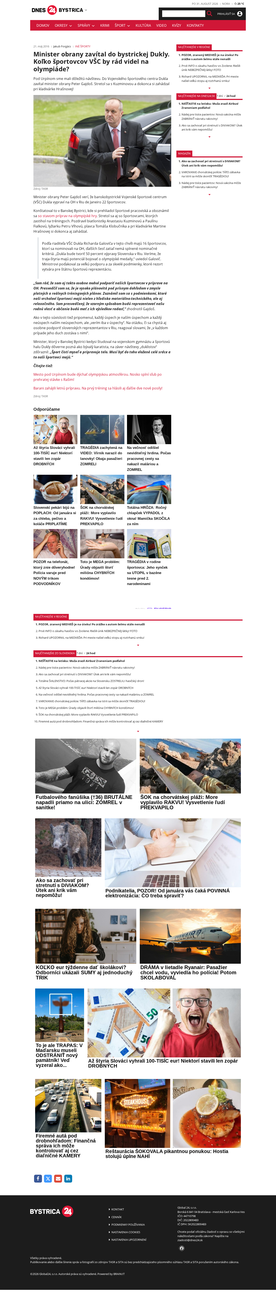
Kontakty (195, 25)
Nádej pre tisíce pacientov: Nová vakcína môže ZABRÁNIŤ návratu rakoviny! (211, 116)
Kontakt (117, 1209)
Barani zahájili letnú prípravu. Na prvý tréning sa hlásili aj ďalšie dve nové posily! (97, 388)
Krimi (104, 25)
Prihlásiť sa (226, 14)
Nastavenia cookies (125, 1232)
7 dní (219, 96)
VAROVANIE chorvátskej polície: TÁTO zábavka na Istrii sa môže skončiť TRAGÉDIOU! (211, 174)
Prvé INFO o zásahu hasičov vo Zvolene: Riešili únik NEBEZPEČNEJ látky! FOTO (211, 68)
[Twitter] (48, 1178)
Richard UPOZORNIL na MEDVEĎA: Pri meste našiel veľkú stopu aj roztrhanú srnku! (210, 78)
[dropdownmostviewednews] (209, 89)
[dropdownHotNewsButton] (209, 195)
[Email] (58, 1178)
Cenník (116, 1217)
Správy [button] (85, 25)
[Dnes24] (71, 10)
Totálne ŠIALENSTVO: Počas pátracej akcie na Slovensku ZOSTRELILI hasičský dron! (91, 681)
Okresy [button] (62, 25)
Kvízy (176, 25)
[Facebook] (38, 1178)
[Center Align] (209, 13)
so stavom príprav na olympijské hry (67, 215)
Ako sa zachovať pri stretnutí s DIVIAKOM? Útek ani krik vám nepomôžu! (212, 127)
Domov (42, 25)
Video (161, 25)
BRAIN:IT (119, 1274)
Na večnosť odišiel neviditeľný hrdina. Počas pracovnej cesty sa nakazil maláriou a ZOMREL (96, 694)
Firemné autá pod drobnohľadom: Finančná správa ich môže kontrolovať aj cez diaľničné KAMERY (101, 721)
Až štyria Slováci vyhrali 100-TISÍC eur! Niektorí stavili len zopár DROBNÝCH (86, 688)
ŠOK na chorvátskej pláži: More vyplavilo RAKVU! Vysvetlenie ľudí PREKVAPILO (88, 714)
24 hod (230, 96)
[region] (86, 9)
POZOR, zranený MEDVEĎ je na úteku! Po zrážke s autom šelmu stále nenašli (210, 57)
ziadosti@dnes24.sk (190, 1240)
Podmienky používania (128, 1225)
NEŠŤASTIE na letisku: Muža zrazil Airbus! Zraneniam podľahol (210, 106)
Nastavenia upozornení (128, 1240)
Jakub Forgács (62, 46)
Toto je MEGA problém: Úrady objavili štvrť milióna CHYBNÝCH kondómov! (86, 708)
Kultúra (143, 25)
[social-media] (180, 1248)
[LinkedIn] (68, 1178)
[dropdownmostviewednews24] (209, 137)
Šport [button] (121, 25)
